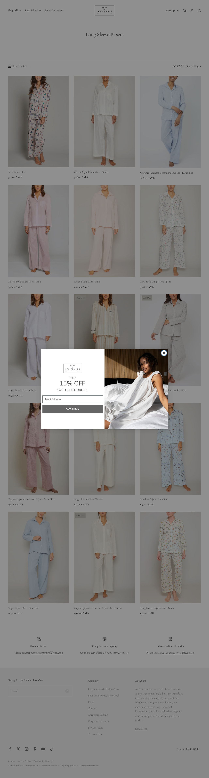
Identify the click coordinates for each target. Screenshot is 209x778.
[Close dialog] (164, 353)
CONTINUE (72, 408)
